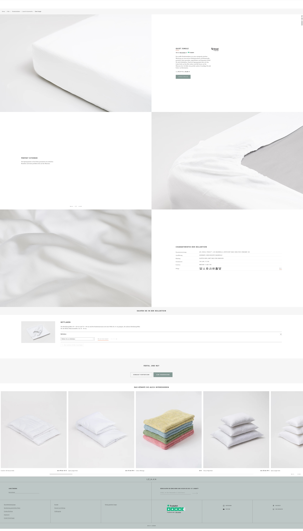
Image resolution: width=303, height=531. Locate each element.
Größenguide (57, 511)
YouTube (228, 509)
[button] (292, 474)
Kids (8, 11)
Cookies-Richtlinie (8, 511)
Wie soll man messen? (103, 338)
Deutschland (12, 492)
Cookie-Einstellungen (9, 518)
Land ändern (13, 488)
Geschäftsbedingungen (10, 504)
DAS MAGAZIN (279, 509)
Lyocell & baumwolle (27, 11)
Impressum (6, 514)
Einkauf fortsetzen (141, 374)
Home (3, 11)
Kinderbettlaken (16, 11)
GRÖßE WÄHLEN (183, 76)
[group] (34, 431)
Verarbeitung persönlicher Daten (12, 508)
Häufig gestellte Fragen (111, 504)
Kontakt (56, 504)
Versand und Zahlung (59, 508)
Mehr (280, 268)
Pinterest (278, 505)
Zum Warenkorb (163, 374)
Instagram (229, 505)
